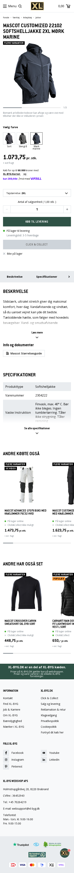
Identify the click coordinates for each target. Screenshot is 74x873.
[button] (7, 209)
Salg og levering (50, 704)
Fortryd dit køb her (52, 732)
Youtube (54, 753)
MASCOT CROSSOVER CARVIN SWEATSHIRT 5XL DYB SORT (20, 622)
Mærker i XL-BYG (13, 726)
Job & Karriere (11, 709)
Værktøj (16, 17)
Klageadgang (49, 715)
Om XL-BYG (10, 715)
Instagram (17, 759)
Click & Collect (49, 698)
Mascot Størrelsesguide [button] (26, 353)
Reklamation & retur (53, 709)
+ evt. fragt (9, 536)
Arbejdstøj (27, 17)
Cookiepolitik (49, 726)
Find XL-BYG (10, 704)
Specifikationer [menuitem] (46, 276)
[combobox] (37, 193)
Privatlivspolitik (50, 721)
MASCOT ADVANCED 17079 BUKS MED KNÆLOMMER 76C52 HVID (25, 512)
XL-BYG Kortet (12, 174)
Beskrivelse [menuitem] (15, 276)
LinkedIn (54, 759)
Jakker (38, 17)
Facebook (17, 753)
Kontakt (8, 698)
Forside (6, 17)
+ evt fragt (8, 163)
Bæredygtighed (12, 721)
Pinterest (16, 766)
